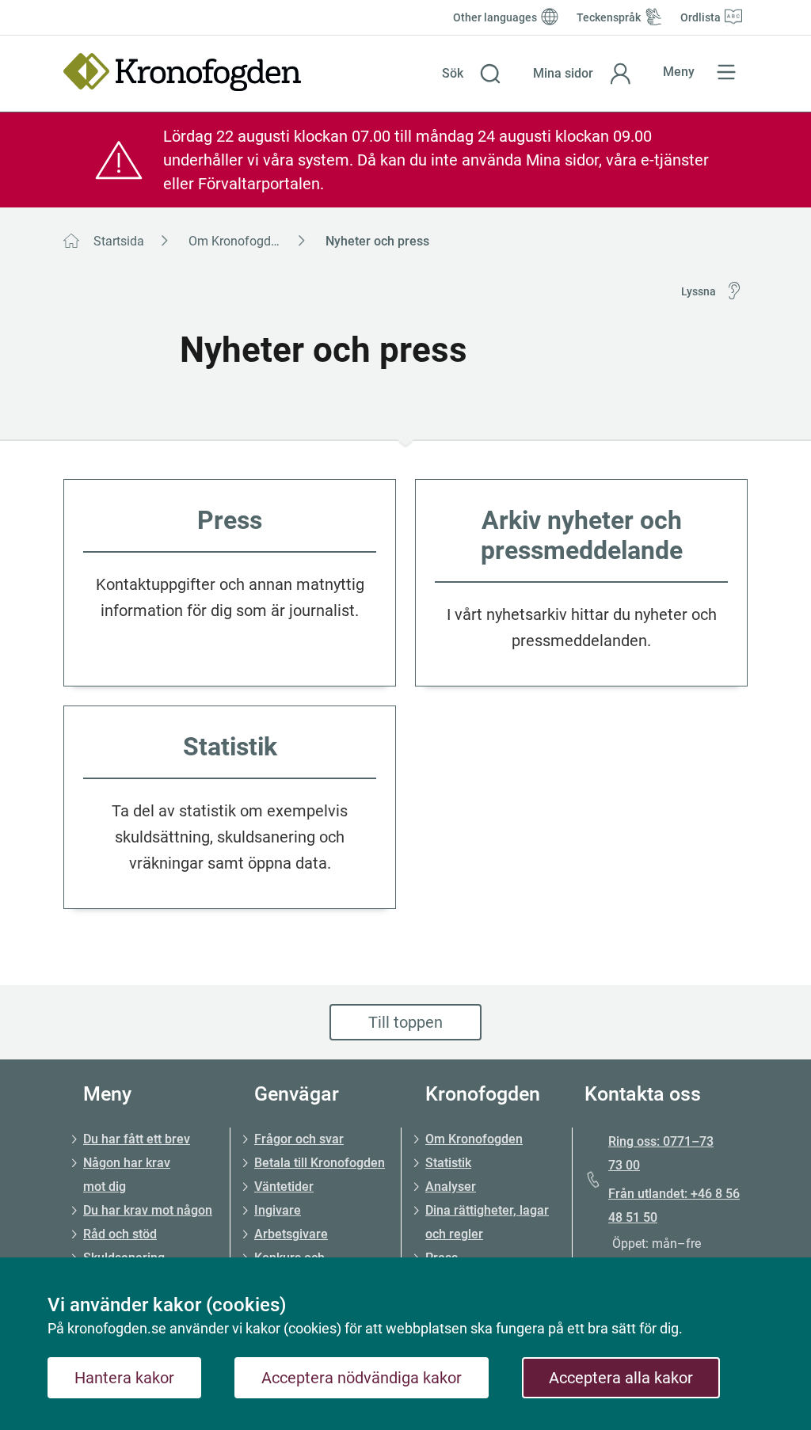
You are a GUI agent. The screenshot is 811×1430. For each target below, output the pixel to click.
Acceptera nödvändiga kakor (361, 1377)
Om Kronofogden (236, 241)
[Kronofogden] (182, 72)
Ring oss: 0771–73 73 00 (661, 1153)
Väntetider (284, 1186)
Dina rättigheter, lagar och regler (487, 1222)
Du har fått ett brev (136, 1139)
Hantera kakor (124, 1377)
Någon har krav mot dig (126, 1174)
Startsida (118, 241)
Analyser (450, 1186)
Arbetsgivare (291, 1234)
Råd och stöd (120, 1234)
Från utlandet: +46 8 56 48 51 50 (674, 1205)
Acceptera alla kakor (621, 1377)
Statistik (448, 1162)
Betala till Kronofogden (319, 1162)
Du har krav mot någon (147, 1210)
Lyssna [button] (698, 291)
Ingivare (277, 1210)
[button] (472, 74)
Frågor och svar (299, 1139)
